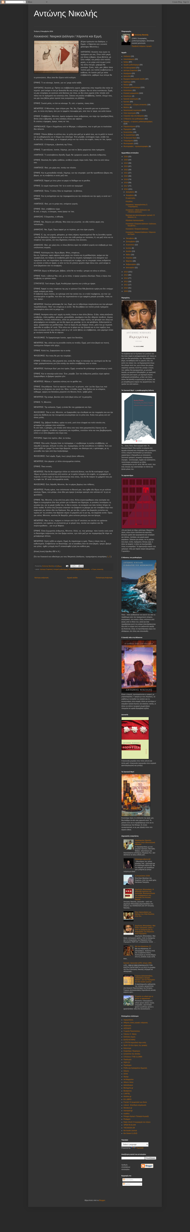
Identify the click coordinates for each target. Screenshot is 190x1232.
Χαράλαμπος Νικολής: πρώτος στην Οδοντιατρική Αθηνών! (145, 842)
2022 (126, 170)
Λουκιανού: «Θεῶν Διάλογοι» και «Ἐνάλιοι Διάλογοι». (138, 211)
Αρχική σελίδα (72, 578)
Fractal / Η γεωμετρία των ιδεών (135, 1102)
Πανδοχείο (127, 1060)
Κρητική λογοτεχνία (131, 99)
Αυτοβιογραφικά (130, 68)
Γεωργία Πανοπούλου (132, 1031)
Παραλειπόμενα (129, 126)
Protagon (127, 1119)
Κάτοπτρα (127, 1048)
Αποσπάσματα (129, 59)
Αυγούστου (130, 245)
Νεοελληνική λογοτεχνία (132, 110)
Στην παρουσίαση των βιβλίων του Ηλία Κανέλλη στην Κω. (144, 914)
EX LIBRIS (127, 1099)
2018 (126, 183)
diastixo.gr (127, 1096)
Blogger (102, 1200)
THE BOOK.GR (129, 1128)
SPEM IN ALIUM (130, 1125)
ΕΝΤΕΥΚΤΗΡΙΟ (129, 1040)
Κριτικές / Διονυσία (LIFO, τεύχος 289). (138, 963)
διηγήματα (127, 73)
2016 (126, 189)
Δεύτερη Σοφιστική (46, 569)
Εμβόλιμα (127, 82)
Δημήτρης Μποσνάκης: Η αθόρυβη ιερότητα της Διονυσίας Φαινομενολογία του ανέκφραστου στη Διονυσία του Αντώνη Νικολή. (145, 894)
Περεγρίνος (128, 129)
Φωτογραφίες (129, 143)
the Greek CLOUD (130, 1133)
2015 (126, 272)
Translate (140, 1148)
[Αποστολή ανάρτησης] (67, 566)
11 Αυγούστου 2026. (142, 876)
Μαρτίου (129, 261)
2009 (126, 291)
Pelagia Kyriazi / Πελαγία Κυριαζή (136, 1116)
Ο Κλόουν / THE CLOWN (133, 1057)
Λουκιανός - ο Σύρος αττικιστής (93, 569)
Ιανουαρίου (130, 268)
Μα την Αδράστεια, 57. (143, 946)
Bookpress (128, 1091)
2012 (126, 282)
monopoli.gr (128, 1111)
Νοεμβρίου (130, 195)
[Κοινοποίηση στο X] (77, 566)
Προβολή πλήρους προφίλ (142, 46)
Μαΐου (128, 255)
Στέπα (126, 1074)
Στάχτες (126, 1071)
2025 (126, 160)
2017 (126, 186)
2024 (126, 163)
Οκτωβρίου (130, 238)
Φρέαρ (126, 1077)
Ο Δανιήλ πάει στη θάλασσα (134, 116)
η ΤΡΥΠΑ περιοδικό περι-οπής (135, 1043)
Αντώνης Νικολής (65, 13)
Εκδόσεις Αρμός (129, 1037)
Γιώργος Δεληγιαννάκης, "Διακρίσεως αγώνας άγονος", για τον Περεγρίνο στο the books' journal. (145, 979)
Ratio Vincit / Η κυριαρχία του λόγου (137, 1122)
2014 (126, 275)
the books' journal (130, 1131)
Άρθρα (126, 62)
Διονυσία (127, 76)
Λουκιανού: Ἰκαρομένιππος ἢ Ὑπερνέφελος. (136, 206)
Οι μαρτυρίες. (131, 198)
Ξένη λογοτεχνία (130, 113)
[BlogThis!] (74, 566)
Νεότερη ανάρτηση (41, 578)
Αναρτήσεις (129, 1180)
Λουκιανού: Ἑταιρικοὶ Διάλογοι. (137, 229)
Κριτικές (126, 102)
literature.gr (128, 1108)
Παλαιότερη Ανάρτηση (104, 578)
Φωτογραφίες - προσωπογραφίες (136, 146)
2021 (126, 173)
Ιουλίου (129, 248)
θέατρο (126, 85)
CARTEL (127, 1094)
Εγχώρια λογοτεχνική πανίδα (134, 79)
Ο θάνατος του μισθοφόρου (134, 119)
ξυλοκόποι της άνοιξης (132, 1054)
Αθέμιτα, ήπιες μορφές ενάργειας (136, 1023)
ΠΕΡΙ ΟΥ (127, 1062)
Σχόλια (127, 1184)
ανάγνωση (127, 1026)
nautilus (126, 1114)
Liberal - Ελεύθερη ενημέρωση (135, 1105)
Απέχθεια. (129, 201)
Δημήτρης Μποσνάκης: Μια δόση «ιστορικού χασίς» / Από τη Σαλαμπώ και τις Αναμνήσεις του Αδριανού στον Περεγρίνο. (145, 930)
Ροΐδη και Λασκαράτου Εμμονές (135, 1068)
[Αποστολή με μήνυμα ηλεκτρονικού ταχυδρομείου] (71, 566)
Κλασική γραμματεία (75, 569)
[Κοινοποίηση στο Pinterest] (82, 566)
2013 (126, 278)
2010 (126, 288)
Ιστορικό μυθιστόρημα (60, 569)
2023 (126, 166)
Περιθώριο (127, 1065)
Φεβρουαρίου (131, 264)
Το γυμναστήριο (129, 135)
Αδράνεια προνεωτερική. (135, 220)
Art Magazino (129, 1079)
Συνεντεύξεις (128, 132)
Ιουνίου (129, 251)
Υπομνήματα (128, 141)
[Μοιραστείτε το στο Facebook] (79, 566)
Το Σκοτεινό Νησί (130, 138)
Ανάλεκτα (127, 56)
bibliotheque (128, 1085)
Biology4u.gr (128, 1088)
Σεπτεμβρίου (131, 242)
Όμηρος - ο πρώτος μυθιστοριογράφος (138, 122)
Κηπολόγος (128, 90)
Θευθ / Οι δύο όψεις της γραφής (135, 1045)
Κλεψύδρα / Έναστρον (132, 1051)
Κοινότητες (128, 96)
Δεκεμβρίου (130, 192)
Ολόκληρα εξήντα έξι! (142, 859)
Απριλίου (129, 258)
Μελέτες (126, 107)
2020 (126, 176)
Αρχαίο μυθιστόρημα (131, 65)
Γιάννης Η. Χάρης (130, 1034)
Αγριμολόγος (128, 1020)
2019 (126, 179)
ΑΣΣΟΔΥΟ (127, 1028)
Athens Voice (128, 1082)
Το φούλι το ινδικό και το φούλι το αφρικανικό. (144, 997)
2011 (126, 285)
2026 (126, 157)
